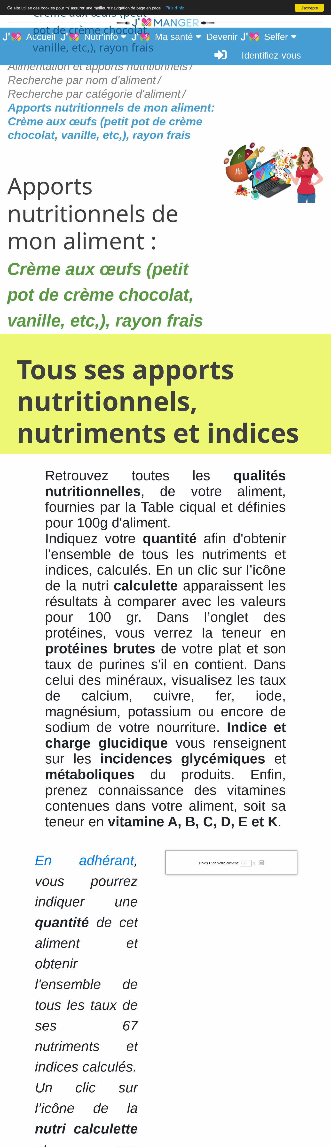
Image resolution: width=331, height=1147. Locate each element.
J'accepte (309, 8)
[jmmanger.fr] (261, 22)
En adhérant (84, 860)
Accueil (38, 37)
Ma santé (173, 37)
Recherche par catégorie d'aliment (94, 93)
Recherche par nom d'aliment (82, 80)
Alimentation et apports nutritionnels (98, 66)
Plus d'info (175, 8)
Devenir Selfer (248, 37)
